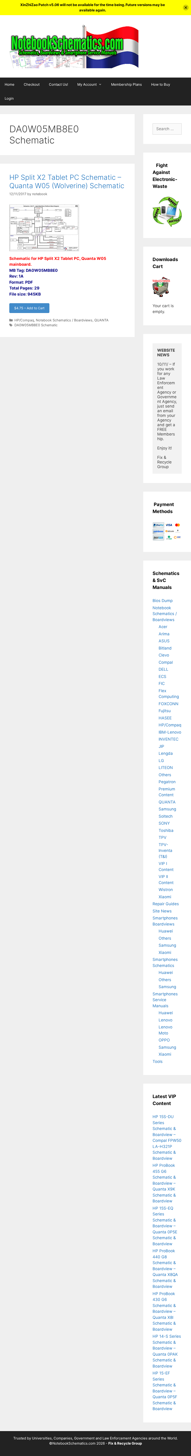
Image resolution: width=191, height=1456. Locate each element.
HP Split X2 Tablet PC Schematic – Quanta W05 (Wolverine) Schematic (66, 181)
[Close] (186, 7)
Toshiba (166, 830)
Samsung (167, 809)
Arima (164, 634)
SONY (164, 823)
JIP (161, 746)
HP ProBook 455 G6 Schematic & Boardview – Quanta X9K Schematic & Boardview (164, 1183)
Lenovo (165, 1020)
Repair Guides (166, 903)
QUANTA (101, 320)
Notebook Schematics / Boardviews (64, 320)
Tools (158, 1061)
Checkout (32, 84)
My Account (87, 84)
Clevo (164, 655)
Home (9, 84)
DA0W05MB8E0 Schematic (36, 325)
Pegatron (167, 781)
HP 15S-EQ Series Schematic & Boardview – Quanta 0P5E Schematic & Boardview (165, 1226)
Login (9, 98)
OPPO (164, 1040)
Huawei (166, 931)
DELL (163, 669)
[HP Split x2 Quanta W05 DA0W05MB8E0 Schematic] (44, 252)
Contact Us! (58, 84)
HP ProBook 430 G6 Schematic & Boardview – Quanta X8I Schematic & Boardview (164, 1311)
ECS (162, 676)
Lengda (166, 753)
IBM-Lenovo (170, 732)
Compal (166, 662)
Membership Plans (126, 84)
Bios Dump (163, 600)
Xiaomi (165, 897)
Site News (162, 911)
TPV (163, 837)
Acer (163, 626)
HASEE (165, 718)
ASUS (164, 641)
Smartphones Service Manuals (165, 1000)
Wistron (166, 889)
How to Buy (160, 84)
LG (161, 760)
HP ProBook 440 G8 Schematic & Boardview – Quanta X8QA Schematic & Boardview (165, 1268)
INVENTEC (168, 739)
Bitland (165, 648)
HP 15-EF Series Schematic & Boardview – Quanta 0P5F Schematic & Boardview (165, 1391)
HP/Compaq (24, 320)
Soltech (166, 816)
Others (165, 774)
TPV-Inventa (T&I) (165, 850)
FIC (162, 683)
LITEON (166, 767)
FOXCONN (168, 703)
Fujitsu (165, 710)
